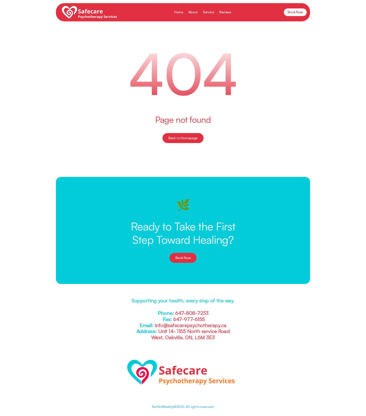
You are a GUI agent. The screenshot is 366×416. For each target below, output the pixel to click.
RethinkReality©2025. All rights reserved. (183, 407)
